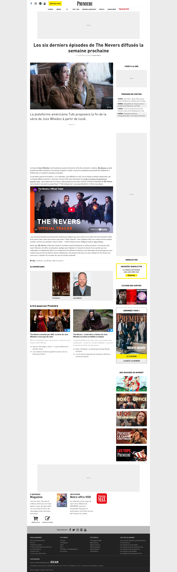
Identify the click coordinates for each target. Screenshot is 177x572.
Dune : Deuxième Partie (37, 540)
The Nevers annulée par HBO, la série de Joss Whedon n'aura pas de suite (49, 335)
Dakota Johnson (95, 545)
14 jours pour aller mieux (38, 553)
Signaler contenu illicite (46, 570)
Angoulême (111, 9)
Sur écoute (63, 551)
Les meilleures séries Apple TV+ (130, 549)
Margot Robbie (94, 549)
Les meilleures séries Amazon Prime (131, 547)
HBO (54, 261)
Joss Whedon (48, 261)
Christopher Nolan (96, 540)
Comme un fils (34, 551)
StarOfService (72, 565)
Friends (62, 540)
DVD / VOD (76, 9)
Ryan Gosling (94, 542)
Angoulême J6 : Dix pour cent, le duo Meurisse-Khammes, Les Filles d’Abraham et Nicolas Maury (131, 105)
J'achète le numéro (131, 361)
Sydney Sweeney (95, 547)
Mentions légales (34, 570)
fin (57, 261)
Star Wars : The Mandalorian (69, 549)
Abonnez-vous (55, 3)
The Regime (64, 542)
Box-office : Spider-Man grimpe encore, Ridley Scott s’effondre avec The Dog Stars (131, 100)
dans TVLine (98, 242)
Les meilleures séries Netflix (129, 545)
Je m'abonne (131, 356)
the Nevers (39, 261)
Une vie (32, 542)
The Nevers (56, 298)
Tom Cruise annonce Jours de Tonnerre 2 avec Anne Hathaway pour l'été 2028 (131, 110)
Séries (58, 9)
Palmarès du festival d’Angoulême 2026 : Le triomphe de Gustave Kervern (131, 115)
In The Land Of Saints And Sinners (41, 547)
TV (67, 9)
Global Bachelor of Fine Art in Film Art (57, 565)
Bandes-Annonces (89, 9)
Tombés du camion (36, 545)
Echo (61, 547)
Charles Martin (96, 55)
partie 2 (60, 261)
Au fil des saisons (35, 549)
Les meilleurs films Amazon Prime (131, 553)
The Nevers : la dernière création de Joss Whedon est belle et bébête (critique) (90, 335)
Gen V (62, 545)
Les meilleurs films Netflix (128, 551)
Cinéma (50, 9)
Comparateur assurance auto (38, 565)
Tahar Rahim (94, 551)
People (101, 9)
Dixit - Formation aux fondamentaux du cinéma (90, 565)
